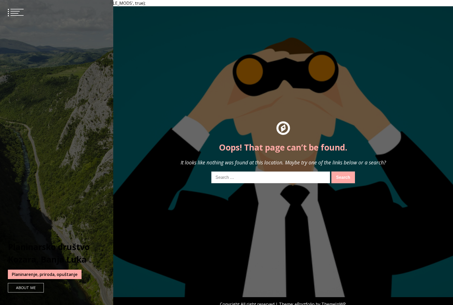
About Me (26, 287)
